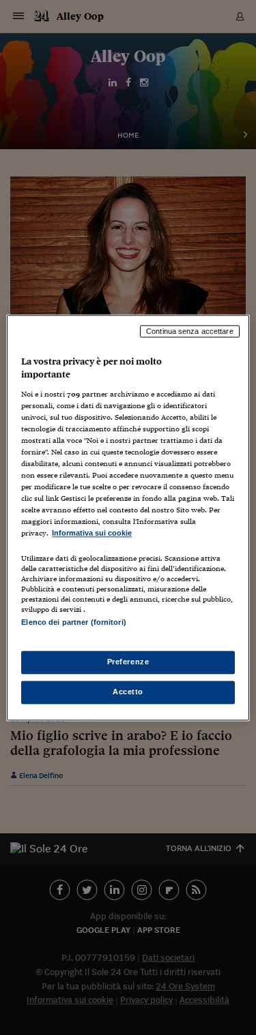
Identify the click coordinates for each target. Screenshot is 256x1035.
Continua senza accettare (189, 331)
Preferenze (128, 662)
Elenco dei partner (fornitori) (73, 622)
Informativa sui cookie (92, 533)
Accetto (128, 692)
